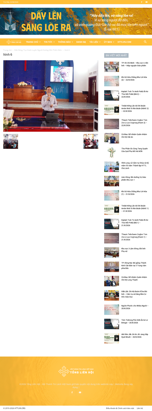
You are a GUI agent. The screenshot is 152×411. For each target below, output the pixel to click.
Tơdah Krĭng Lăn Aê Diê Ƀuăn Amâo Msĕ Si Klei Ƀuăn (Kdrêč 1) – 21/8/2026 (135, 208)
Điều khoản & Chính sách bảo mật (120, 408)
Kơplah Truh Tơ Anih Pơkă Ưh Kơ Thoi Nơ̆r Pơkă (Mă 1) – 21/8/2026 (134, 222)
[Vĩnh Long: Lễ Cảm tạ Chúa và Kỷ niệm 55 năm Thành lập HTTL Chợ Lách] (111, 167)
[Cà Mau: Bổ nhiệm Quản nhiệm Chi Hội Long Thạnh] (111, 281)
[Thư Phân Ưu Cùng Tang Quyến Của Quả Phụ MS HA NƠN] (111, 152)
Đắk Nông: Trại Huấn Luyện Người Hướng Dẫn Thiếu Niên (38, 50)
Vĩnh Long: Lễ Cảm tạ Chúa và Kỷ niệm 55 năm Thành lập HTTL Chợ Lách (135, 165)
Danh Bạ (81, 41)
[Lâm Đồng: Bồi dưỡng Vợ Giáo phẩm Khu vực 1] (111, 181)
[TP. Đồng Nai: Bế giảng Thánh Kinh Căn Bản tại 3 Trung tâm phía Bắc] (111, 267)
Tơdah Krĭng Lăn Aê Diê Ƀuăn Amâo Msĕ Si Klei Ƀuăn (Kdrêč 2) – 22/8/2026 (135, 108)
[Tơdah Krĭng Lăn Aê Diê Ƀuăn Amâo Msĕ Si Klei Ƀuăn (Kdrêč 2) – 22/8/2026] (111, 109)
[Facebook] (141, 2)
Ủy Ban (108, 41)
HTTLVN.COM (124, 41)
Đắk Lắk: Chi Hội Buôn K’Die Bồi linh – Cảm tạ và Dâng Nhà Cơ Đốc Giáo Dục (134, 294)
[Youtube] (146, 2)
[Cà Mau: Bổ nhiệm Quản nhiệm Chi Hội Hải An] (111, 138)
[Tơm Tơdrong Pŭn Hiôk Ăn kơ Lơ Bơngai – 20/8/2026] (111, 324)
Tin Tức (48, 41)
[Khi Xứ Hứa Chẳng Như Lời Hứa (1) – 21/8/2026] (111, 195)
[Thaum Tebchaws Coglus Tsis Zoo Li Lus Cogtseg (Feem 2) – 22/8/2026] (111, 124)
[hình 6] (50, 131)
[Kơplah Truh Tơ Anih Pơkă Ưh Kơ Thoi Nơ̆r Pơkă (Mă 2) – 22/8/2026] (111, 95)
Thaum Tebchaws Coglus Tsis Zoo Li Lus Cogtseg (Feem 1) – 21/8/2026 (134, 237)
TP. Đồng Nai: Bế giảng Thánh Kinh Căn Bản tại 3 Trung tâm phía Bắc (133, 265)
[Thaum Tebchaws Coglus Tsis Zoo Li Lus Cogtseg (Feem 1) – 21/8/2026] (111, 238)
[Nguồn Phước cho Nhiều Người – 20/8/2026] (111, 309)
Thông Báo (64, 41)
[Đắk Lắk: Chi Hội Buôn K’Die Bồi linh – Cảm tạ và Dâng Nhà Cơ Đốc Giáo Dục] (111, 295)
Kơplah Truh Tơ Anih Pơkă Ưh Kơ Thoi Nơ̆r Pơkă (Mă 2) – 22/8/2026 (134, 94)
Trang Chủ (32, 41)
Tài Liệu (94, 41)
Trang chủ (7, 50)
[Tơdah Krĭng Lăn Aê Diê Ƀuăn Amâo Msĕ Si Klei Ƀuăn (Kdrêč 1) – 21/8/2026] (111, 209)
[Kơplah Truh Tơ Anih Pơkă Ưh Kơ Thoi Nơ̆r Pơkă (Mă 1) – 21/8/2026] (111, 224)
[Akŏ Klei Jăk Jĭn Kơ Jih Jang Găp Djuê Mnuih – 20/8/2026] (111, 338)
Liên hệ (140, 408)
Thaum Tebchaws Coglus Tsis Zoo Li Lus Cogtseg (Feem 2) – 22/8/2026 (134, 122)
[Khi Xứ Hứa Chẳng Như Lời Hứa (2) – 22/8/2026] (111, 81)
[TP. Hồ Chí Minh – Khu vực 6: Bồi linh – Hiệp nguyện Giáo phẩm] (111, 67)
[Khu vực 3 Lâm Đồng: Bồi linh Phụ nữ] (111, 252)
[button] (145, 42)
